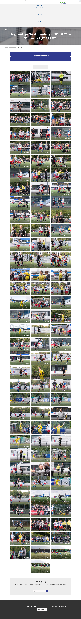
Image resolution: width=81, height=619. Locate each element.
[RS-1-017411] (20, 510)
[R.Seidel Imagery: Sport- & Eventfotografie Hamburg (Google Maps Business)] (65, 3)
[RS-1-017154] (20, 358)
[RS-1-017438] (61, 510)
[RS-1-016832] (40, 288)
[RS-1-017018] (40, 260)
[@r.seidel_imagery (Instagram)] (61, 3)
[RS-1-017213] (20, 386)
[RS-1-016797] (20, 216)
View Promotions (40, 58)
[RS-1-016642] (20, 147)
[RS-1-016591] (61, 119)
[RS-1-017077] (61, 302)
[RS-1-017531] (20, 538)
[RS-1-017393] (40, 497)
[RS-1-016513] (61, 78)
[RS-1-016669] (40, 161)
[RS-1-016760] (61, 189)
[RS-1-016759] (20, 203)
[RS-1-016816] (20, 244)
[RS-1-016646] (40, 147)
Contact (34, 609)
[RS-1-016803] (20, 230)
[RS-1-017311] (61, 455)
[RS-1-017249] (40, 427)
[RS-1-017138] (20, 344)
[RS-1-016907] (40, 413)
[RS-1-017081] (40, 316)
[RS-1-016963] (61, 497)
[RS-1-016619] (40, 133)
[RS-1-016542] (61, 91)
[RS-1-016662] (20, 161)
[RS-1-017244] (20, 427)
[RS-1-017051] (40, 274)
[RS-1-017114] (20, 330)
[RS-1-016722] (40, 175)
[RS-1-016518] (20, 91)
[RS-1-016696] (20, 175)
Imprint (25, 609)
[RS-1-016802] (61, 216)
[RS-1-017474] (20, 524)
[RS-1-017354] (61, 469)
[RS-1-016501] (20, 78)
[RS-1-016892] (40, 399)
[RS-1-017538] (40, 538)
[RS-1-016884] (20, 399)
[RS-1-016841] (20, 302)
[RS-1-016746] (40, 189)
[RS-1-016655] (61, 147)
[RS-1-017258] (20, 441)
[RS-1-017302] (40, 455)
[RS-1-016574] (61, 105)
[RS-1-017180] (20, 372)
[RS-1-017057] (61, 288)
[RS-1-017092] (61, 316)
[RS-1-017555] (40, 552)
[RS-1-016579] (40, 119)
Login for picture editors (58, 609)
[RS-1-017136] (61, 330)
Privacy (29, 609)
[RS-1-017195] (61, 372)
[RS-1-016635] (61, 133)
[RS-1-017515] (61, 524)
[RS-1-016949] (40, 483)
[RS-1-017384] (20, 497)
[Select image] (12, 83)
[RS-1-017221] (40, 386)
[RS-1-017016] (22, 260)
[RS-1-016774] (40, 203)
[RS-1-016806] (40, 230)
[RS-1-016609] (20, 133)
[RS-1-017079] (20, 316)
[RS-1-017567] (61, 552)
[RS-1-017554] (20, 552)
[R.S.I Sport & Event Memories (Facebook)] (63, 3)
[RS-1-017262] (40, 441)
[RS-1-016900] (20, 413)
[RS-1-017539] (61, 538)
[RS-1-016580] (20, 119)
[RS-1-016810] (61, 230)
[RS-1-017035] (59, 260)
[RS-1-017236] (61, 413)
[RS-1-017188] (40, 372)
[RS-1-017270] (20, 455)
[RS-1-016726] (20, 189)
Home (6, 47)
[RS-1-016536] (40, 91)
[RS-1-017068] (40, 302)
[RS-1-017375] (61, 483)
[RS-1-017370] (20, 483)
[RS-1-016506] (40, 78)
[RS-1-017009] (40, 244)
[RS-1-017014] (61, 244)
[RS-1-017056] (61, 274)
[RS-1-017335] (20, 469)
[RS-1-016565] (40, 105)
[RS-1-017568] (40, 566)
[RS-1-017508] (40, 524)
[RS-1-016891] (61, 399)
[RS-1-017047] (20, 274)
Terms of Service (19, 609)
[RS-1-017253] (61, 427)
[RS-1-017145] (40, 344)
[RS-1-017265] (61, 441)
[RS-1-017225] (61, 386)
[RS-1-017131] (40, 330)
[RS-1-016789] (61, 203)
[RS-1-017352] (40, 469)
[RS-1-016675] (61, 161)
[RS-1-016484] (40, 216)
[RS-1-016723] (61, 175)
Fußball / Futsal (12, 47)
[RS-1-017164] (40, 358)
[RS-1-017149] (61, 344)
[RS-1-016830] (20, 288)
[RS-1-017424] (40, 510)
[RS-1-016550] (20, 105)
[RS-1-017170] (61, 358)
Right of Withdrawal (42, 609)
